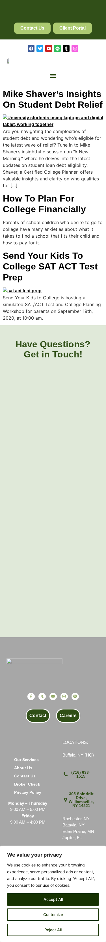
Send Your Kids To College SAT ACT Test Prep (50, 266)
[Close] (100, 850)
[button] (53, 76)
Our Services (26, 759)
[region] (53, 894)
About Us (23, 768)
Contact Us (25, 776)
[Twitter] (39, 48)
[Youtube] (48, 48)
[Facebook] (31, 48)
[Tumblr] (66, 48)
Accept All (53, 899)
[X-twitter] (42, 696)
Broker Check (27, 784)
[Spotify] (57, 48)
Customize (53, 914)
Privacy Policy (27, 792)
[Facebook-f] (31, 696)
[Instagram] (75, 48)
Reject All (53, 929)
